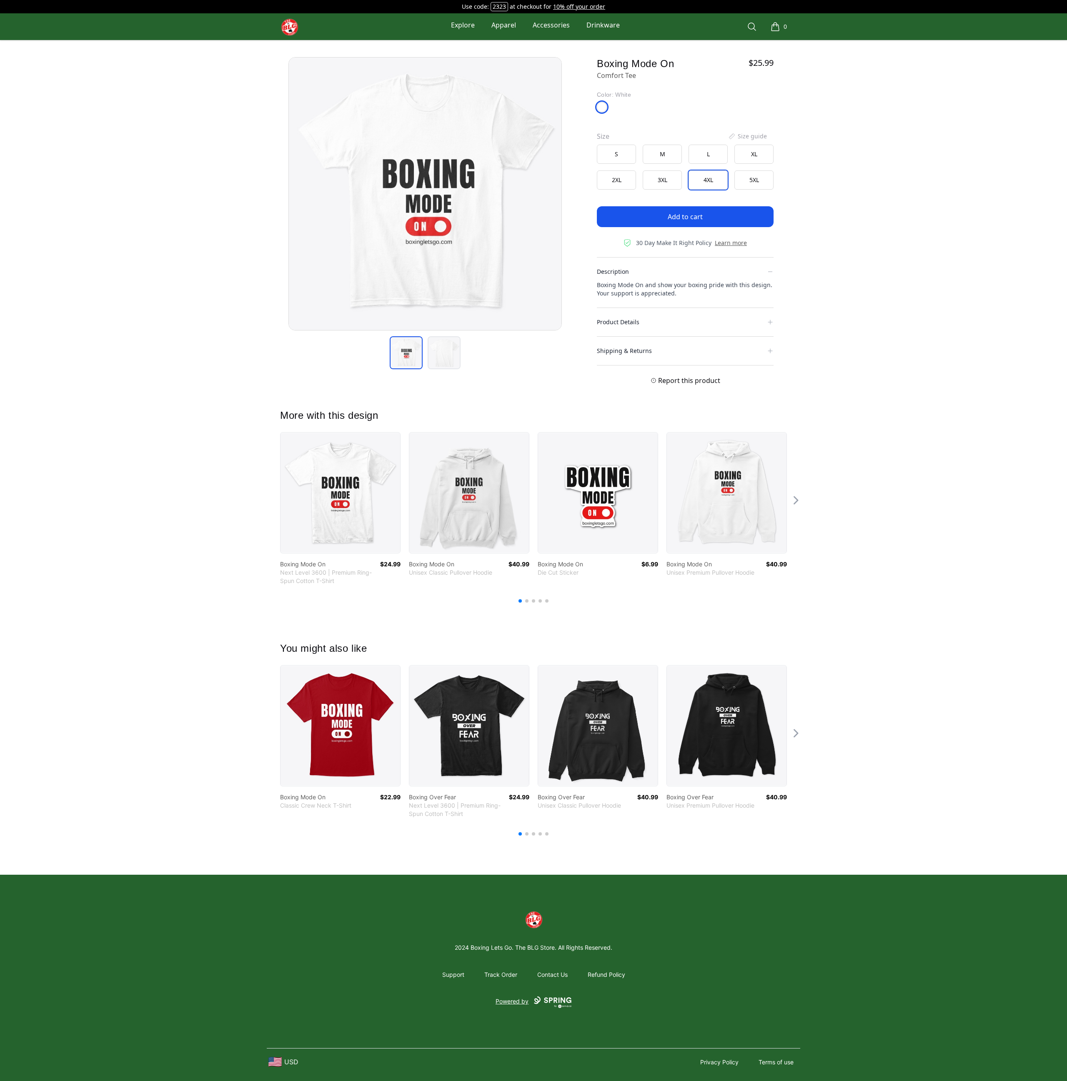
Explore (463, 25)
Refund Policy (606, 974)
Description (613, 271)
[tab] (406, 352)
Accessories (551, 25)
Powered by (512, 1001)
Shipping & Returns (624, 351)
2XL (616, 180)
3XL (662, 180)
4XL (708, 180)
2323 (499, 6)
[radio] (616, 154)
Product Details (618, 322)
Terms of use (776, 1062)
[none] (747, 136)
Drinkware (603, 25)
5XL (754, 180)
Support (453, 974)
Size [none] (603, 136)
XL (754, 154)
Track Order (500, 974)
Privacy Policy (719, 1062)
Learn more (731, 243)
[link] (340, 493)
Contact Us (552, 974)
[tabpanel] (425, 193)
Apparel (503, 25)
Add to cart (685, 216)
